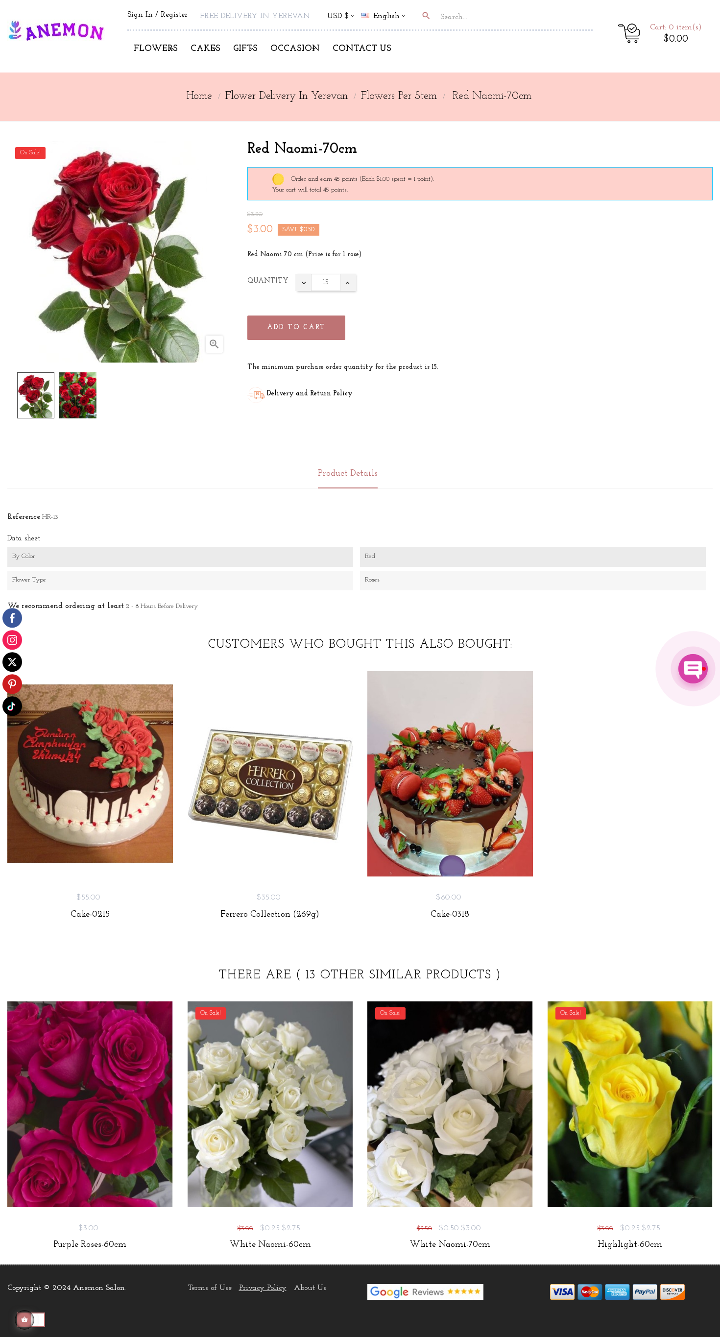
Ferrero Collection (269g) (269, 914)
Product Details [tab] (348, 473)
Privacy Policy (263, 1288)
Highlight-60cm (630, 1244)
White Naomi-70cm (449, 1244)
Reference (23, 517)
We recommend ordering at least (65, 606)
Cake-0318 (450, 914)
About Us (310, 1288)
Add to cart (296, 327)
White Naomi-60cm (270, 1244)
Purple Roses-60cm (89, 1244)
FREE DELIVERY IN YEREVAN (255, 16)
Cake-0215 (90, 914)
